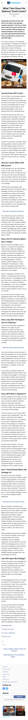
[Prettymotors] (14, 3)
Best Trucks (7, 636)
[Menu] (2, 3)
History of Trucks (8, 629)
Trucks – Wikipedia (9, 633)
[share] (12, 707)
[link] (5, 708)
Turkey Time (9, 708)
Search (19, 696)
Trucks (14, 15)
